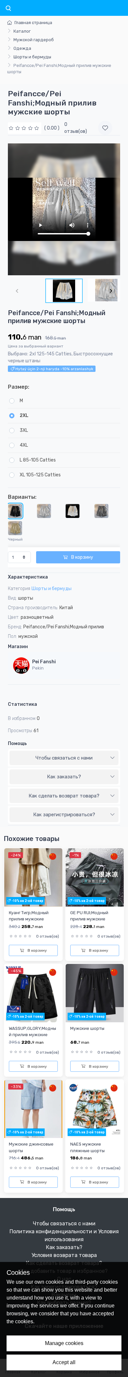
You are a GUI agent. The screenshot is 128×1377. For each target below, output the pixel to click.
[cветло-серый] (44, 511)
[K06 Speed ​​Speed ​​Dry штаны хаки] (15, 528)
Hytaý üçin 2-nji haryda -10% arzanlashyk (53, 369)
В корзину (81, 557)
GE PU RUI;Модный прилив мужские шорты (89, 919)
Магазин (18, 646)
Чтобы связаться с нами (64, 758)
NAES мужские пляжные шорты (87, 1147)
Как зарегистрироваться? (64, 815)
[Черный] (15, 511)
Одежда (22, 48)
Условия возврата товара (64, 1255)
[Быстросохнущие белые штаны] (72, 511)
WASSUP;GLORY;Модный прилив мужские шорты (32, 1035)
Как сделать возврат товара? (64, 796)
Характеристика (28, 577)
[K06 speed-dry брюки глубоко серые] (101, 511)
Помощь (17, 743)
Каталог (22, 31)
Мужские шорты (87, 1028)
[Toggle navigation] (8, 8)
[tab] (64, 758)
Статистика (22, 704)
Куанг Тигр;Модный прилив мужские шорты (29, 919)
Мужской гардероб (33, 39)
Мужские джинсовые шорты (31, 1147)
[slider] (24, 128)
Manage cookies (64, 1343)
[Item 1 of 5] (64, 209)
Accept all (64, 1362)
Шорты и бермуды (32, 56)
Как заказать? (64, 777)
